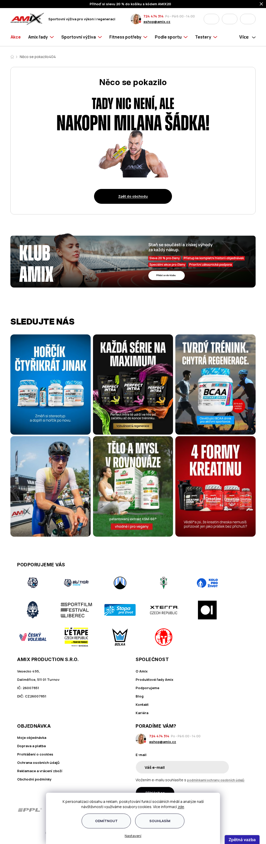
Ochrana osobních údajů (38, 762)
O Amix (142, 671)
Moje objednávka (31, 737)
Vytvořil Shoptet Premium (37, 833)
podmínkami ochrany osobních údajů (215, 780)
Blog (140, 696)
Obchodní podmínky (34, 779)
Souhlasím (159, 820)
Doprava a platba (31, 746)
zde (181, 806)
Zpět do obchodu (133, 196)
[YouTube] (245, 810)
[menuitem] (17, 37)
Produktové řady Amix (154, 679)
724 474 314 (153, 16)
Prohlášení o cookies (35, 754)
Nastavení (133, 836)
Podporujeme (147, 688)
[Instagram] (231, 810)
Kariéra (142, 712)
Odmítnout (106, 820)
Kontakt (142, 704)
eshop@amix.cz (156, 21)
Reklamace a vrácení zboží (39, 771)
